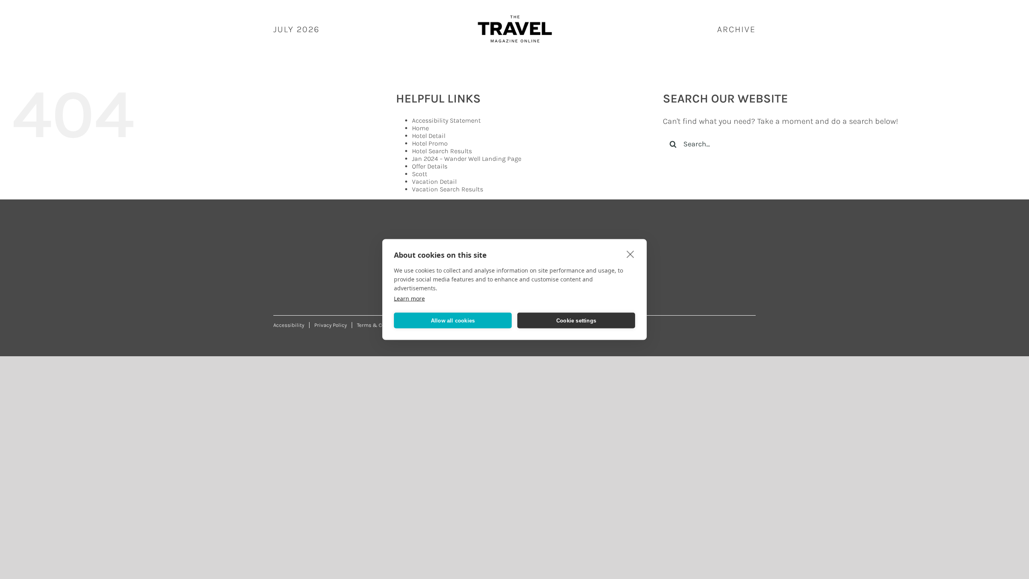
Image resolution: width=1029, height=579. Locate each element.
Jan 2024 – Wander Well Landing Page (466, 158)
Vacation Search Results (447, 189)
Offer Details (429, 166)
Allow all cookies (453, 320)
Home (420, 128)
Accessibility (288, 325)
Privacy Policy (330, 325)
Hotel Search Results (442, 151)
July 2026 (296, 29)
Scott (419, 174)
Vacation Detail (434, 181)
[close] (630, 254)
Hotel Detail (428, 136)
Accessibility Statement (446, 120)
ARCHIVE (736, 29)
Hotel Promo (430, 143)
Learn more (409, 298)
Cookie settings (576, 320)
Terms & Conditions (381, 325)
